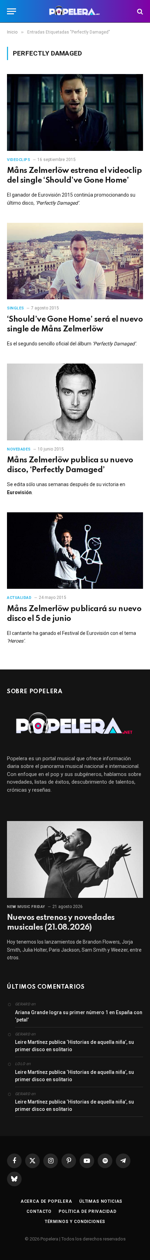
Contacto (39, 1211)
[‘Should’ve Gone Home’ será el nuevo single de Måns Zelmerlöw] (75, 261)
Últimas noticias (100, 1201)
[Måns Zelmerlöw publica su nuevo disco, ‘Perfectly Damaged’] (75, 402)
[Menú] (11, 11)
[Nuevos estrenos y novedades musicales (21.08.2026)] (75, 859)
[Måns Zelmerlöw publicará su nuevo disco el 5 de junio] (75, 550)
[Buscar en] (139, 11)
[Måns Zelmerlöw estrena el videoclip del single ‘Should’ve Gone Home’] (75, 112)
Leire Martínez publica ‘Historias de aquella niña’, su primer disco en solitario (74, 1045)
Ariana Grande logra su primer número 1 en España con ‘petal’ (78, 1016)
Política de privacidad (87, 1211)
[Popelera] (75, 11)
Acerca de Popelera (46, 1201)
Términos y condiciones (75, 1221)
